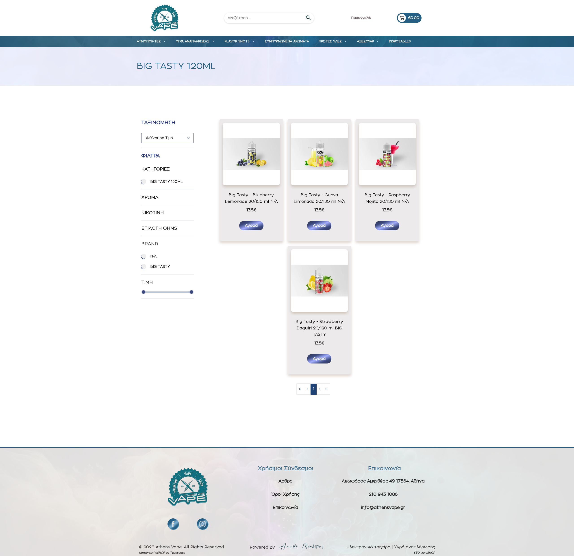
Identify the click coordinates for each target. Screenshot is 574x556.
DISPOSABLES (400, 41)
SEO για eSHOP (424, 552)
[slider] (143, 292)
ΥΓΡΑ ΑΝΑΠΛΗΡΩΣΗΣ (192, 41)
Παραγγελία (361, 17)
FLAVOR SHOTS (237, 41)
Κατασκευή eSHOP (152, 552)
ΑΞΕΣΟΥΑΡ (365, 41)
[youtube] (202, 524)
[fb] (173, 524)
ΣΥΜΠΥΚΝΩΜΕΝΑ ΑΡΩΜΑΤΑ (287, 41)
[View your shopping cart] (409, 18)
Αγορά (251, 226)
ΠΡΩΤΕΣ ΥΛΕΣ (330, 41)
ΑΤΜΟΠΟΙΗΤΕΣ (149, 41)
